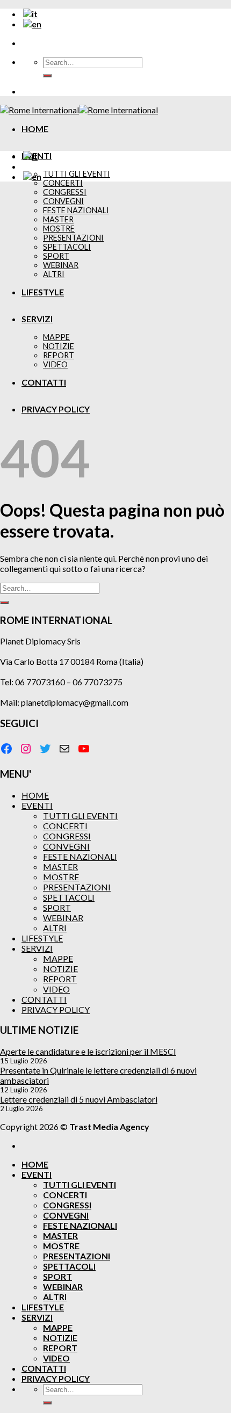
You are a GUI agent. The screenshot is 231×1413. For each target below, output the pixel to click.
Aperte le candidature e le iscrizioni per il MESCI (88, 1051)
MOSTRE (61, 877)
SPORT (57, 907)
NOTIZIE (60, 968)
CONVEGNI (66, 846)
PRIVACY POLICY (55, 1009)
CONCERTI (63, 182)
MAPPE (58, 958)
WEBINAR (63, 917)
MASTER (60, 866)
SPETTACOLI (69, 897)
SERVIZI (37, 948)
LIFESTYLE (42, 938)
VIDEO (56, 989)
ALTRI (55, 928)
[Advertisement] (115, 305)
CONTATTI (44, 999)
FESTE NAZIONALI (80, 856)
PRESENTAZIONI (77, 887)
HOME (34, 129)
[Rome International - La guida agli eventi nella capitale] (79, 110)
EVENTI (37, 805)
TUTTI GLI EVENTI (76, 173)
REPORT (60, 979)
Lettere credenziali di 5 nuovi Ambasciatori (78, 1099)
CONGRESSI (67, 836)
